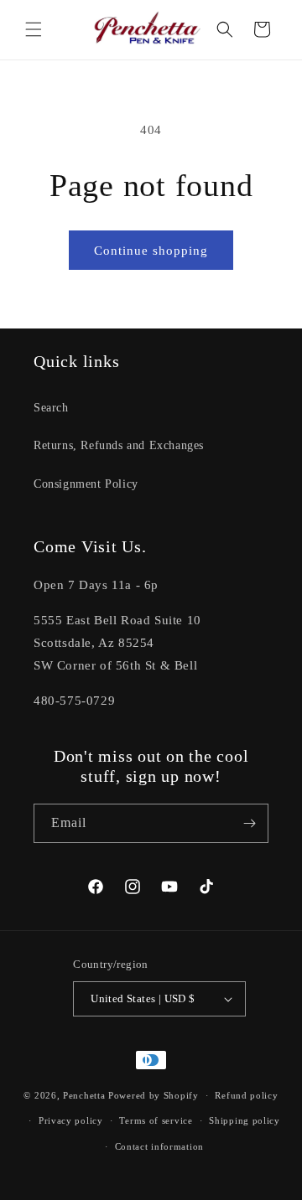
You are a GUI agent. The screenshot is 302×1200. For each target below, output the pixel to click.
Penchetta (85, 1095)
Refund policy (246, 1095)
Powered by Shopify (153, 1095)
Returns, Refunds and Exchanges (119, 445)
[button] (33, 29)
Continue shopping (151, 250)
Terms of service (155, 1120)
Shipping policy (244, 1120)
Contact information (159, 1146)
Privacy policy (71, 1120)
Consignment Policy (86, 484)
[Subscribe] (249, 823)
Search (51, 407)
